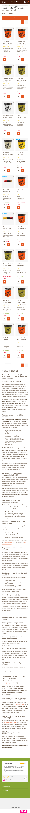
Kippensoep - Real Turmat (21, 153)
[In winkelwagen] (22, 59)
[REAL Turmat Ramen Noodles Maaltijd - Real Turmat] (22, 329)
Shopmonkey (17, 807)
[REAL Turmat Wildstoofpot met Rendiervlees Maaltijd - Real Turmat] (22, 181)
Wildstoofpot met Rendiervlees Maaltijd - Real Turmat (21, 191)
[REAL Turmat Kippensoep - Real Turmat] (22, 144)
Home (3, 10)
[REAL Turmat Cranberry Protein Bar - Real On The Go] (8, 218)
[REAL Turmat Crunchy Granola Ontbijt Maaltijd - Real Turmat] (8, 107)
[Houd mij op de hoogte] (4, 59)
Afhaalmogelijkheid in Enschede (22, 7)
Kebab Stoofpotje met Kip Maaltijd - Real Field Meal (21, 117)
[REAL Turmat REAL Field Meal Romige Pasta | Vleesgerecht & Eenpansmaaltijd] (22, 292)
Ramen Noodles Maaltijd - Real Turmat (21, 339)
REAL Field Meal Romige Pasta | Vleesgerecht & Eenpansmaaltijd (22, 302)
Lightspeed (24, 806)
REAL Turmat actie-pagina (10, 722)
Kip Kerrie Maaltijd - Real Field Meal (21, 80)
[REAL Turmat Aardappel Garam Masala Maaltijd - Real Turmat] (22, 255)
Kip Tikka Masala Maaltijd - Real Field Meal (8, 80)
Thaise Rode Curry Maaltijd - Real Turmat (8, 43)
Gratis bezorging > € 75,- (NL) (11, 7)
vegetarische (20, 681)
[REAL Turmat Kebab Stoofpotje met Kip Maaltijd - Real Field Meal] (22, 107)
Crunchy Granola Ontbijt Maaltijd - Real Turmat (8, 117)
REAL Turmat (13, 10)
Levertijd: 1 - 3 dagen (16, 8)
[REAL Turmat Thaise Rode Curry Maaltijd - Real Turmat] (8, 33)
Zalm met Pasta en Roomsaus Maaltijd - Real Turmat (21, 43)
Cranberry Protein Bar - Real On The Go (7, 228)
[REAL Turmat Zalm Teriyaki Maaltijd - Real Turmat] (8, 292)
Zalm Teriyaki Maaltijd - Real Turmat (7, 302)
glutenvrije (11, 683)
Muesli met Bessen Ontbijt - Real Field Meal (8, 154)
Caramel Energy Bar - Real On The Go (7, 191)
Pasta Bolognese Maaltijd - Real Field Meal (8, 265)
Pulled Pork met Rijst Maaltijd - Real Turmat (21, 228)
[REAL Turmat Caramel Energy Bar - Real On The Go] (8, 181)
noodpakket (8, 542)
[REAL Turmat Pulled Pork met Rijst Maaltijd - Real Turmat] (22, 218)
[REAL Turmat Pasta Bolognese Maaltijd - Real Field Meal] (8, 255)
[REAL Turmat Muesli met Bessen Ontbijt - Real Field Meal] (8, 144)
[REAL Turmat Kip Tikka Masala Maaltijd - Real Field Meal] (8, 70)
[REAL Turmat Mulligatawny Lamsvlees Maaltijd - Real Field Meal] (8, 329)
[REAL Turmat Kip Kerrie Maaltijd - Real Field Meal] (22, 70)
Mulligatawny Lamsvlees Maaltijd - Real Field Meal (7, 339)
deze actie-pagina (20, 704)
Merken (7, 10)
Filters (15, 18)
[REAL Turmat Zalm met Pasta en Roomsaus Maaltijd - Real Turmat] (22, 33)
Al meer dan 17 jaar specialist (5, 7)
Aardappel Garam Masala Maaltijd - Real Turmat (21, 265)
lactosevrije (4, 683)
